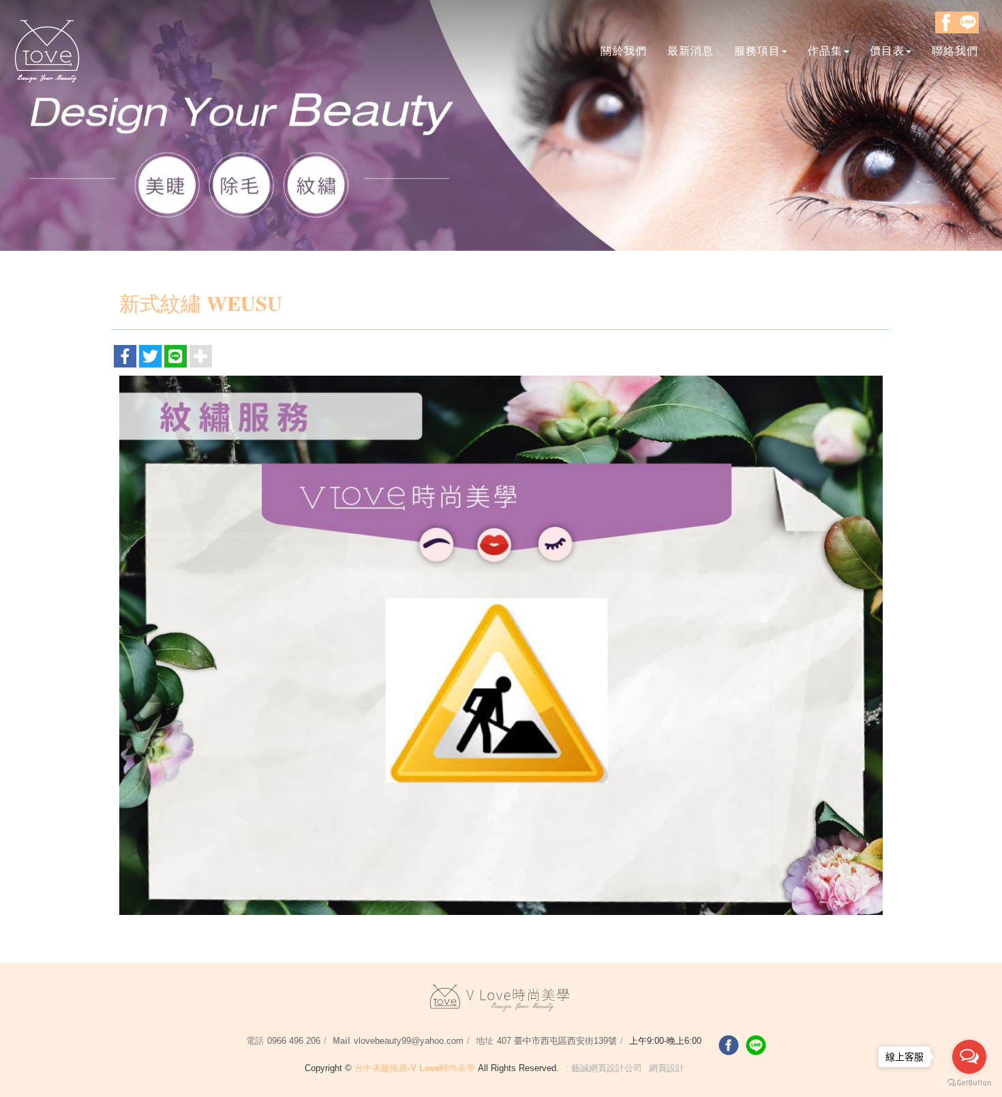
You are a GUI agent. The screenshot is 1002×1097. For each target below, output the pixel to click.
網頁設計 (666, 1068)
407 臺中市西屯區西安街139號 (557, 1041)
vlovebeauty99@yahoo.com (409, 1041)
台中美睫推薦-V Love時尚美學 (47, 49)
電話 (255, 1041)
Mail (341, 1041)
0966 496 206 (293, 1041)
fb (728, 1045)
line (756, 1045)
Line (968, 22)
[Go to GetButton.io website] (969, 1083)
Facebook (946, 22)
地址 (485, 1041)
